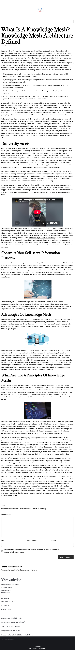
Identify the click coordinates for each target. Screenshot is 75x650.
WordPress (42, 648)
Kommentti (6, 515)
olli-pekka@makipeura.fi (10, 585)
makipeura (9, 46)
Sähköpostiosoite (33, 541)
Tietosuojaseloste (7, 639)
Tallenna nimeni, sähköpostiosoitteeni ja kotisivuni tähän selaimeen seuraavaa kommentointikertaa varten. (31, 551)
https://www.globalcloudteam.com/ (42, 238)
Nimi (3, 541)
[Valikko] (71, 21)
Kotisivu (53, 541)
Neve (30, 648)
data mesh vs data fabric (28, 60)
